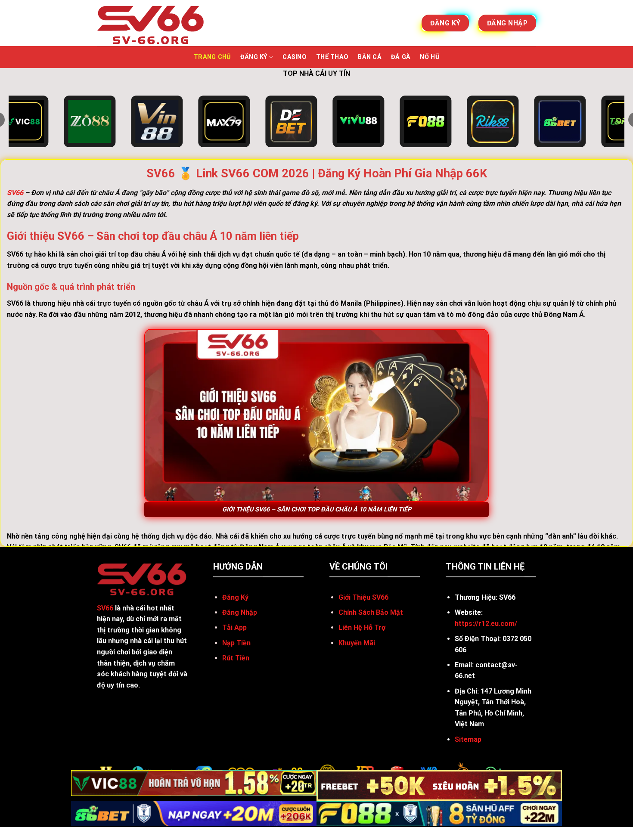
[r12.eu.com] (151, 22)
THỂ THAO (332, 57)
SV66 (15, 193)
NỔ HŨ (429, 57)
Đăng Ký (253, 57)
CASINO (294, 57)
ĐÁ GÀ (400, 57)
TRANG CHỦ (212, 57)
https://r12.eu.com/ (486, 623)
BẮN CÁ (370, 57)
